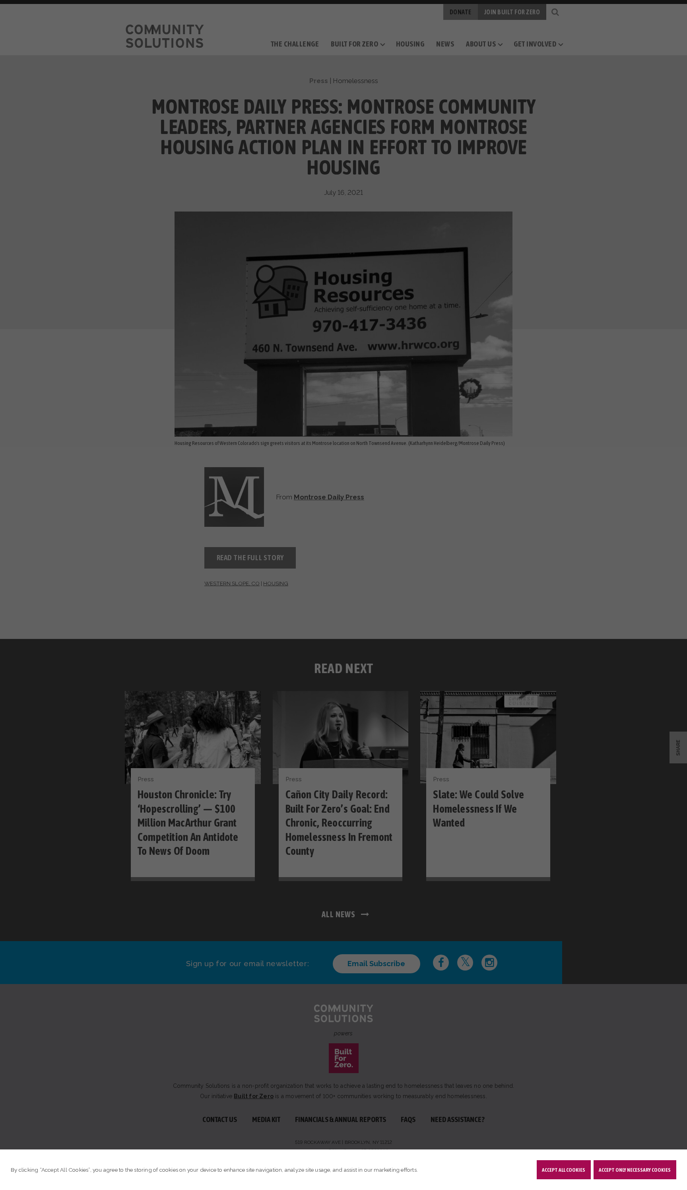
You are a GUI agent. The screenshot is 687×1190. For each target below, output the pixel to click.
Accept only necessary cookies (635, 1170)
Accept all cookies (563, 1170)
